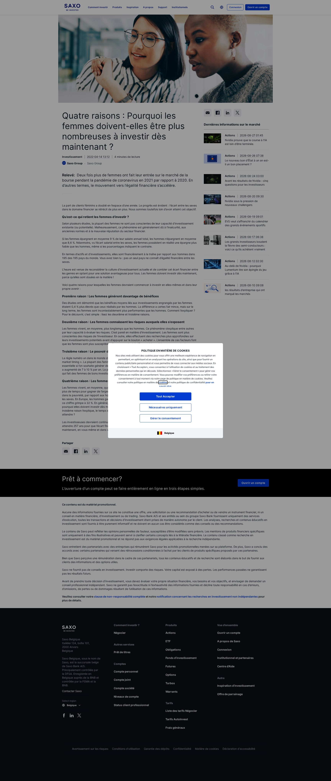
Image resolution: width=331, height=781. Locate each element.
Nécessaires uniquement (165, 407)
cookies (163, 382)
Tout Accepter (165, 396)
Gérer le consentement (165, 418)
